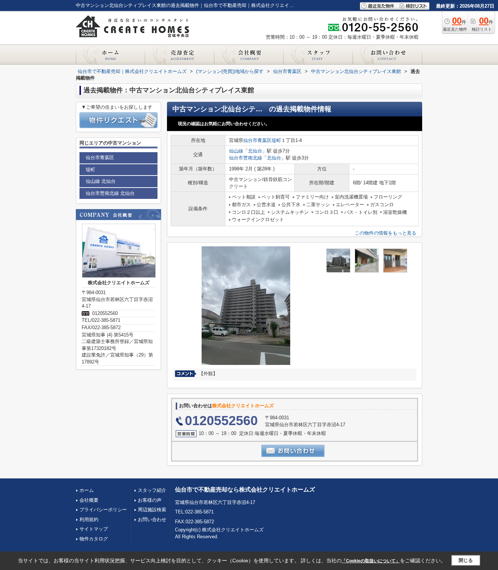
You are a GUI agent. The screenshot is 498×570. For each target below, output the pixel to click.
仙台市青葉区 (257, 140)
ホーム (86, 490)
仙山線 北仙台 (101, 181)
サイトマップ (93, 529)
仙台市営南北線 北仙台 (110, 193)
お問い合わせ (152, 519)
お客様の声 (150, 500)
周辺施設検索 (152, 509)
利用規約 (88, 519)
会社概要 (88, 500)
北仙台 (255, 151)
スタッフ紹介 (152, 490)
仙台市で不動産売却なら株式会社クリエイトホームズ (245, 489)
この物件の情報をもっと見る (385, 233)
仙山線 (236, 151)
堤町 (276, 140)
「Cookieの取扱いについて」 (371, 560)
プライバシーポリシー (103, 509)
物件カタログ (93, 539)
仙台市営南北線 (245, 158)
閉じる (466, 560)
